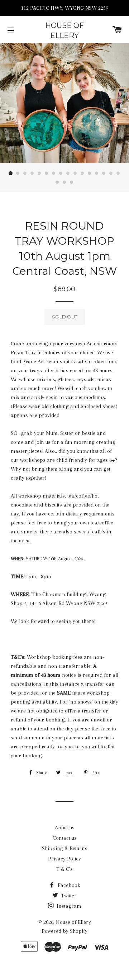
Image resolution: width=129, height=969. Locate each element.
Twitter (68, 895)
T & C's (64, 869)
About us (65, 827)
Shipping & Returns (64, 848)
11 (82, 173)
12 (89, 173)
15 (111, 173)
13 (96, 173)
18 (64, 182)
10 (75, 173)
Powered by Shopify (64, 931)
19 (71, 182)
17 (57, 182)
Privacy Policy (64, 858)
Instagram (68, 906)
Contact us (65, 838)
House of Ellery (64, 30)
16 (118, 173)
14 (104, 173)
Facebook (68, 885)
